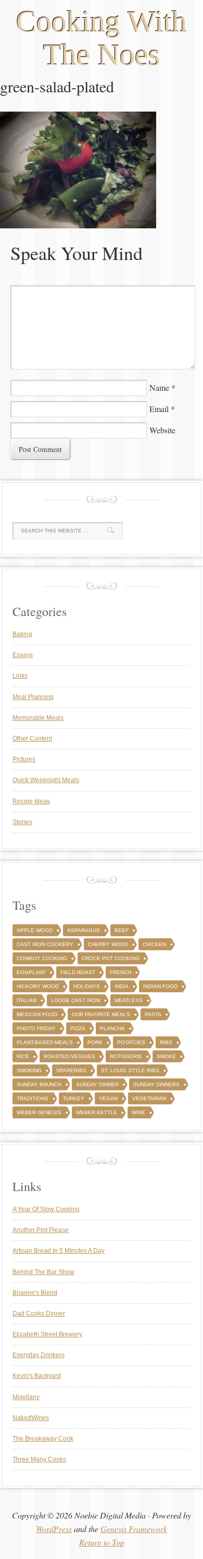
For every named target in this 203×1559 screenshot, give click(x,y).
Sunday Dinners (156, 1084)
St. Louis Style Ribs (130, 1070)
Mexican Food (37, 1014)
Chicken (154, 944)
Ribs (166, 1042)
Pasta (153, 1014)
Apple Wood (35, 930)
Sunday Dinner (97, 1084)
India (122, 986)
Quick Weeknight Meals (45, 780)
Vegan (108, 1098)
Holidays (86, 986)
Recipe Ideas (31, 801)
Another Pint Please (40, 1230)
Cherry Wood (108, 944)
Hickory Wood (38, 986)
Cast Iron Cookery (45, 944)
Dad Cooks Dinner (38, 1313)
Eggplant (31, 972)
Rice (23, 1056)
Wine (138, 1112)
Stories (22, 822)
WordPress (54, 1528)
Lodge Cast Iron (75, 1000)
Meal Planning (33, 697)
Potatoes (131, 1042)
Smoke (166, 1056)
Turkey (73, 1098)
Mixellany (26, 1397)
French (120, 972)
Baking (22, 634)
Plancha (112, 1028)
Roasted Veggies (69, 1056)
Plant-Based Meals (45, 1042)
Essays (22, 655)
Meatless (129, 1000)
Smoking (29, 1070)
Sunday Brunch (39, 1084)
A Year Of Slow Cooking (46, 1209)
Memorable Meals (38, 717)
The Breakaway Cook (42, 1438)
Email (159, 408)
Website (162, 430)
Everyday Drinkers (38, 1355)
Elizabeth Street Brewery (47, 1334)
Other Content (32, 738)
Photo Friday (36, 1028)
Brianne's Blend (34, 1292)
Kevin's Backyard (36, 1375)
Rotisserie (126, 1056)
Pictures (23, 759)
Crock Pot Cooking (110, 958)
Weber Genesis (39, 1112)
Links (20, 675)
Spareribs (71, 1070)
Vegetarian (149, 1098)
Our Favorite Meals (101, 1014)
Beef (122, 930)
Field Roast (77, 972)
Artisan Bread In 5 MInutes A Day (58, 1250)
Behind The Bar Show (43, 1272)
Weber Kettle (96, 1112)
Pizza (77, 1028)
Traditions (32, 1098)
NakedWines (30, 1417)
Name (159, 387)
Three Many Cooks (39, 1459)
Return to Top (101, 1542)
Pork (95, 1042)
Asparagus (83, 930)
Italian (26, 1000)
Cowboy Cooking (42, 958)
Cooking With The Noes (101, 38)
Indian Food (160, 986)
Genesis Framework (133, 1528)
